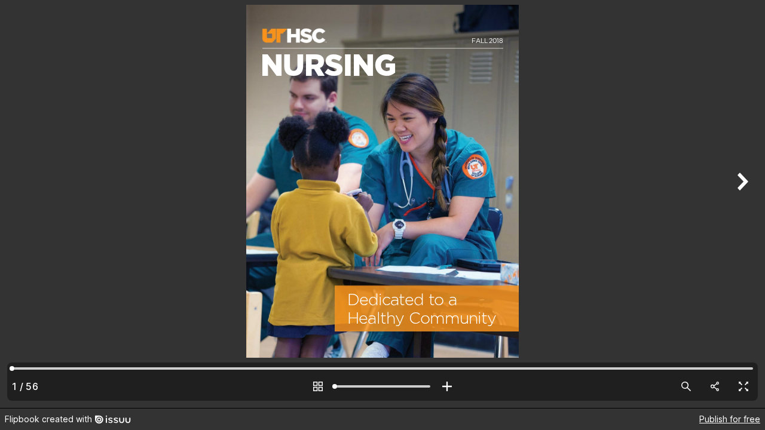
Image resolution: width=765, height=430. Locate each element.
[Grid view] (318, 386)
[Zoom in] (447, 386)
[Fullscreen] (743, 386)
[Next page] (741, 204)
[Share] (715, 386)
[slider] (382, 386)
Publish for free (729, 419)
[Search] (686, 386)
